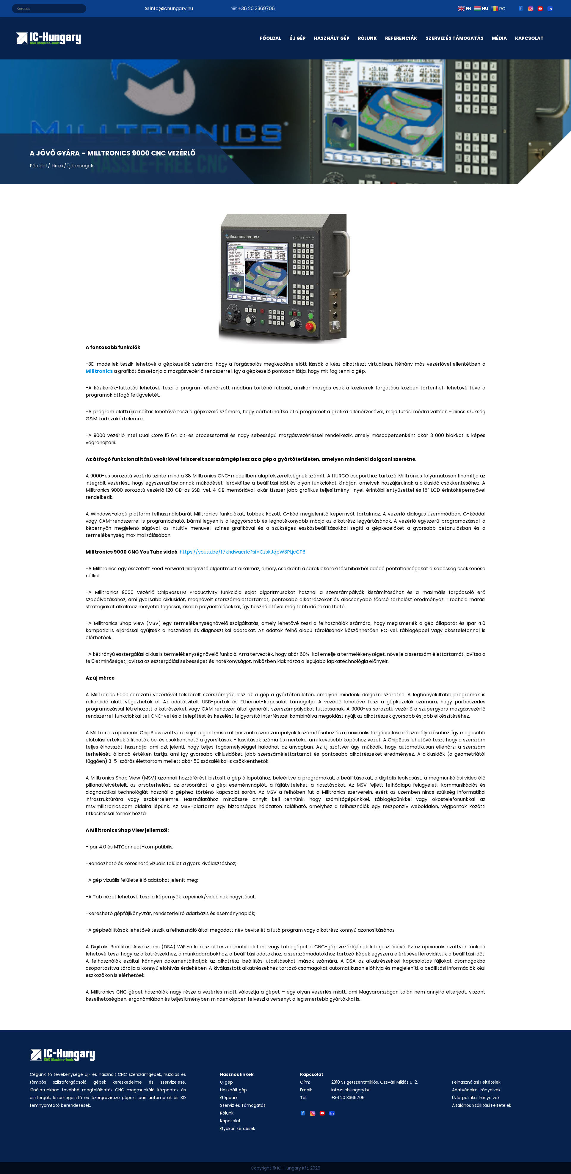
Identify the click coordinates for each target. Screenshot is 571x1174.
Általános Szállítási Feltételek (481, 1105)
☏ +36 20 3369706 (253, 8)
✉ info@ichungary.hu (169, 8)
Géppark (229, 1098)
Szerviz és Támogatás (455, 38)
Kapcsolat (230, 1121)
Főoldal (270, 38)
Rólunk (226, 1113)
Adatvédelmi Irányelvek (476, 1090)
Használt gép (233, 1090)
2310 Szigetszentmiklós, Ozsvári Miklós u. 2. (374, 1082)
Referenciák (401, 38)
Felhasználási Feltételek (476, 1082)
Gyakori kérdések (237, 1128)
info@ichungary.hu (351, 1090)
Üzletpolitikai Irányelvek (476, 1098)
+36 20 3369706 (348, 1098)
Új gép (226, 1082)
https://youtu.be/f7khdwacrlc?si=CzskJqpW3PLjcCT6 (242, 552)
